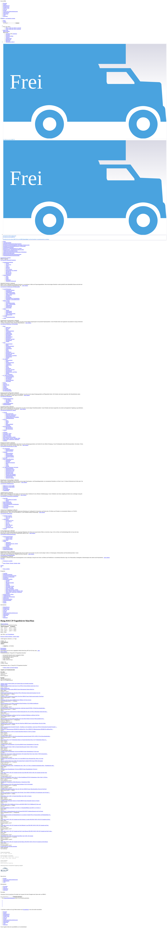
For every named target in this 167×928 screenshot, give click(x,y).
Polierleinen (8, 279)
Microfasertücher (9, 427)
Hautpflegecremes (9, 473)
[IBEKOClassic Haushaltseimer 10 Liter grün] (10, 751)
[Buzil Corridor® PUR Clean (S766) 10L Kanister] (11, 760)
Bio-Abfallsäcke (6, 489)
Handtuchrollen (9, 314)
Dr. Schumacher (6, 448)
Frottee (7, 278)
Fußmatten (8, 425)
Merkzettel (8, 40)
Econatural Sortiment (10, 290)
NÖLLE (5, 419)
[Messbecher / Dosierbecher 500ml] (8, 782)
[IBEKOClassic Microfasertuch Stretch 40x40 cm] (7, 689)
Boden (7, 329)
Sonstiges (5, 440)
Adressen (8, 37)
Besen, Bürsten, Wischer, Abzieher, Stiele (11, 438)
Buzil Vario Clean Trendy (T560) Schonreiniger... (37, 753)
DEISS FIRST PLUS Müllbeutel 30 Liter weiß (31, 804)
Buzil (4, 326)
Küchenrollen (8, 297)
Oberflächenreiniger (10, 330)
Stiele (7, 423)
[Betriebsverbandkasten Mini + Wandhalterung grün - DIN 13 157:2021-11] (16, 765)
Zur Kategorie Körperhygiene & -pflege (9, 446)
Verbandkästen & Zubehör (11, 499)
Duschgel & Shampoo (10, 462)
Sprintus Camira (9, 537)
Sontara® (8, 267)
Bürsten (7, 421)
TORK (4, 318)
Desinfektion (8, 338)
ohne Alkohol (8, 401)
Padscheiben (5, 540)
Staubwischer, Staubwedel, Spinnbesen (11, 439)
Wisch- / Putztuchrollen (10, 304)
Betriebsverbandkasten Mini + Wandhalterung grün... (43, 765)
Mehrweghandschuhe (7, 503)
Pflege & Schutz (9, 454)
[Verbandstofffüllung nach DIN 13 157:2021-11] (11, 807)
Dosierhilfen (5, 388)
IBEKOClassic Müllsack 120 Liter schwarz (22, 699)
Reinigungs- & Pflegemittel (8, 576)
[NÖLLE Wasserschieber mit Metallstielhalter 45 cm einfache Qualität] (15, 814)
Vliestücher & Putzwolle (11, 281)
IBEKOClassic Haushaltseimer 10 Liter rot (28, 769)
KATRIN (5, 315)
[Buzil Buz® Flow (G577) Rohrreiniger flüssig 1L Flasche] (13, 739)
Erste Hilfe (5, 498)
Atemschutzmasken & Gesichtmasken (11, 504)
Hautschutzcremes (9, 472)
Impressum (5, 16)
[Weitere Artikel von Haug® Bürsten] (4, 623)
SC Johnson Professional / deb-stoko (10, 467)
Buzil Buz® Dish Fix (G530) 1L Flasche (27, 731)
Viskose (7, 263)
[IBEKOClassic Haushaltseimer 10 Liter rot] (10, 769)
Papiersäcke (5, 488)
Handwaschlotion (9, 450)
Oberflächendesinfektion (8, 398)
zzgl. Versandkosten (10, 634)
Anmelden (8, 33)
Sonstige (5, 387)
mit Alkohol (8, 399)
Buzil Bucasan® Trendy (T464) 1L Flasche (29, 746)
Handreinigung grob (10, 470)
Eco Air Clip (8, 526)
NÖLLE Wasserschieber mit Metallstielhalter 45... (40, 814)
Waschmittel (8, 335)
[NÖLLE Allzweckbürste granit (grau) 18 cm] (10, 685)
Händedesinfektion (7, 404)
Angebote (5, 573)
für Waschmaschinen (7, 390)
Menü (4, 20)
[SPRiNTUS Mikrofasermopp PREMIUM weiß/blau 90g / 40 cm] (15, 729)
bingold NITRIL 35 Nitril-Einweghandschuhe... (35, 708)
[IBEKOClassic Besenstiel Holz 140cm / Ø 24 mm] (12, 758)
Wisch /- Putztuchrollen (10, 293)
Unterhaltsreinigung (10, 418)
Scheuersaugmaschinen (8, 536)
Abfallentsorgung (6, 595)
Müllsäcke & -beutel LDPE (8, 485)
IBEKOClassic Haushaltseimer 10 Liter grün (29, 751)
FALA (4, 382)
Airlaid (7, 265)
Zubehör (7, 341)
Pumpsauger (8, 544)
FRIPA (4, 308)
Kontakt (4, 10)
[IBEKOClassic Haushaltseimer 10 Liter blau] (10, 744)
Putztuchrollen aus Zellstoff (11, 270)
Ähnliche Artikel (4, 683)
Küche (7, 349)
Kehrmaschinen (6, 547)
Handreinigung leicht (10, 469)
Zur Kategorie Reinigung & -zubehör (8, 410)
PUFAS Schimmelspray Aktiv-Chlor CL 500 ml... (37, 777)
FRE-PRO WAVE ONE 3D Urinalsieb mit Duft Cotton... (40, 831)
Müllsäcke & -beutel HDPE (9, 487)
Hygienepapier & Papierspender (9, 575)
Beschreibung (3, 648)
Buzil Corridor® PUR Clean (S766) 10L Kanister (32, 760)
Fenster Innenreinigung (10, 416)
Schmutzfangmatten (7, 600)
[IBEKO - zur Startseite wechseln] (8, 18)
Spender (7, 310)
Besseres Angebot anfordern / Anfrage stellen (10, 636)
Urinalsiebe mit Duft (7, 515)
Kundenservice (6, 6)
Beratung (5, 3)
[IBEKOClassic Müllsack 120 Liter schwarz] (7, 699)
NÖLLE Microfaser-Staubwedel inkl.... (39, 711)
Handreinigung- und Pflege (11, 372)
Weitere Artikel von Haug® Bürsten (10, 667)
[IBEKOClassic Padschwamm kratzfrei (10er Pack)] (12, 696)
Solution (5, 386)
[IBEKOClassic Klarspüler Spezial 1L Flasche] (11, 800)
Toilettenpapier (9, 294)
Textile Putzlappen (7, 275)
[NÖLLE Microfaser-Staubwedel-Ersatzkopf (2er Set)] (9, 692)
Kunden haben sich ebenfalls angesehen (25, 683)
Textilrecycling (6, 8)
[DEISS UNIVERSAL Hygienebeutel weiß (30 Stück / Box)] (14, 792)
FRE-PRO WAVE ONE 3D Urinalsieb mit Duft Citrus (35, 772)
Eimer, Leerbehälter (7, 435)
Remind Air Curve (9, 520)
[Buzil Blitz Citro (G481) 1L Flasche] (9, 796)
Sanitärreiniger (9, 333)
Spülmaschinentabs (10, 380)
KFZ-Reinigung (9, 374)
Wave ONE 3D (9, 516)
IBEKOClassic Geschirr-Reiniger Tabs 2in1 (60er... (35, 723)
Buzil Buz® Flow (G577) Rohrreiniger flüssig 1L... (36, 739)
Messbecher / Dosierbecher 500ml (23, 782)
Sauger (4, 541)
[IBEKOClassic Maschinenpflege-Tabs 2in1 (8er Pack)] (12, 789)
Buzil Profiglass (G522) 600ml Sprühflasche (29, 703)
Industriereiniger (9, 336)
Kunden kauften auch (12, 683)
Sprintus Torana (9, 538)
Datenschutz (5, 13)
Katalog (4, 4)
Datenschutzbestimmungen (9, 898)
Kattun (7, 277)
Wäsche (7, 350)
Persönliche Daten (9, 36)
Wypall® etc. (8, 271)
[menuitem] (84, 3)
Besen (7, 420)
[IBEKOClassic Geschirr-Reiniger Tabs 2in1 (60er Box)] (13, 723)
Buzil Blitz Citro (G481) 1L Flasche (24, 796)
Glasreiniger (8, 332)
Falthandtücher (9, 291)
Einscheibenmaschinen (8, 548)
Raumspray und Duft (10, 339)
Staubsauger (8, 542)
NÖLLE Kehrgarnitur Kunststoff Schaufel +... (47, 726)
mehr (38, 650)
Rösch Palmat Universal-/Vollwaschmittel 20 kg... (34, 718)
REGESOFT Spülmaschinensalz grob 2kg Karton (32, 811)
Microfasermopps (9, 428)
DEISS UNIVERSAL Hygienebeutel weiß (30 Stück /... (38, 792)
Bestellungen (8, 39)
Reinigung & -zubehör (7, 579)
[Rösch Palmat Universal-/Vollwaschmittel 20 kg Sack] (12, 718)
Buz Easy (8, 328)
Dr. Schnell (5, 359)
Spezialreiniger (9, 340)
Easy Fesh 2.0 (9, 521)
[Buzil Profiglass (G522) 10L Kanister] (9, 784)
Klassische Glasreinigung (11, 414)
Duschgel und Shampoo (11, 474)
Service (4, 601)
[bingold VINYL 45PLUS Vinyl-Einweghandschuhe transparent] (14, 736)
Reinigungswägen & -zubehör (9, 437)
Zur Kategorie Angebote (6, 257)
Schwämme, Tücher (7, 433)
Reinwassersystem (9, 413)
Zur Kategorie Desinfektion (6, 396)
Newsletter (5, 886)
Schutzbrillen (6, 505)
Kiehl (4, 342)
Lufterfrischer (6, 519)
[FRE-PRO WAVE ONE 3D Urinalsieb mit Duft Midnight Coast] (14, 825)
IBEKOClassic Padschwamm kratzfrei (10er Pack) (33, 696)
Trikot (7, 276)
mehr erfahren (25, 285)
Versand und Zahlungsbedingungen (10, 11)
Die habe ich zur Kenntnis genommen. (15, 898)
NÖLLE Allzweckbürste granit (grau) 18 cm (29, 685)
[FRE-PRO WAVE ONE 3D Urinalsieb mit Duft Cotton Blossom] (15, 831)
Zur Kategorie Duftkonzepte (6, 513)
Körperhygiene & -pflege (8, 594)
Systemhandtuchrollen (10, 292)
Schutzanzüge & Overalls (8, 506)
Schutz (7, 464)
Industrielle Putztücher (7, 574)
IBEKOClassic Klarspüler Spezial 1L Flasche (30, 800)
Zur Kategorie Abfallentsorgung (7, 483)
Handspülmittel (9, 377)
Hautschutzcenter (9, 476)
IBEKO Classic (6, 300)
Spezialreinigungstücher (8, 262)
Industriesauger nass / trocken (12, 543)
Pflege (7, 463)
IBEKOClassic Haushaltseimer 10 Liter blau (29, 744)
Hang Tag (8, 523)
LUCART (5, 457)
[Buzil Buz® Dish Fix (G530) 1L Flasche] (10, 731)
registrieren (14, 33)
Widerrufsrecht (6, 12)
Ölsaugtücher (8, 274)
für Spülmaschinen (7, 389)
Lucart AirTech (9, 269)
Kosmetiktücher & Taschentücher (13, 298)
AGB (4, 15)
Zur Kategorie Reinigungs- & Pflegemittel (9, 324)
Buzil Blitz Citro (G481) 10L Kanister (25, 835)
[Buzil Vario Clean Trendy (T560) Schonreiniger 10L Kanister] (14, 753)
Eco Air (7, 522)
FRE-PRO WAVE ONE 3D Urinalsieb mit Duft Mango (36, 841)
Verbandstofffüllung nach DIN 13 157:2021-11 (31, 807)
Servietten (8, 296)
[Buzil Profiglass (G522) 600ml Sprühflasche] (10, 703)
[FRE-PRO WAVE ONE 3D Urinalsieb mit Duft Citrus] (12, 772)
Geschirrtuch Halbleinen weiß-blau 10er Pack (30, 715)
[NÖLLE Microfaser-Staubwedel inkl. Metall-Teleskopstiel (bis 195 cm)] (16, 711)
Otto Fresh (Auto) (9, 527)
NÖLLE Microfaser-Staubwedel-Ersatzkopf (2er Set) (29, 692)
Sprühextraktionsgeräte (8, 549)
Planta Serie (8, 327)
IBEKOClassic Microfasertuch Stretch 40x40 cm (24, 689)
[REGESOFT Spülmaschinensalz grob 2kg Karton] (11, 811)
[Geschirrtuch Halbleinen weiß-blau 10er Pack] (11, 715)
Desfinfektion (8, 352)
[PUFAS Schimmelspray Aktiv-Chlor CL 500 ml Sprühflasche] (14, 777)
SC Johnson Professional (8, 375)
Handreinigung (9, 356)
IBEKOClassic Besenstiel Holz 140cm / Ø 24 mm (33, 758)
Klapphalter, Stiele (7, 434)
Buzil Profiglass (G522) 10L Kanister (25, 784)
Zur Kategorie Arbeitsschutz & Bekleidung (9, 496)
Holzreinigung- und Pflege (11, 355)
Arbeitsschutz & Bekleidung (9, 596)
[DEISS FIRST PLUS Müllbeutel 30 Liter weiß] (11, 804)
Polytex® (8, 268)
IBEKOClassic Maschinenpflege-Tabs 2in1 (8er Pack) (35, 789)
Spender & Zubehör (10, 456)
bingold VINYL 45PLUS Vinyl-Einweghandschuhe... (39, 736)
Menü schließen (6, 31)
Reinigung (8, 461)
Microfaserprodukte (7, 426)
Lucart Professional (7, 289)
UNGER (5, 412)
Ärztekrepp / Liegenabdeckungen (13, 299)
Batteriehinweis (6, 5)
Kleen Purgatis (6, 384)
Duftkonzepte (6, 597)
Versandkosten (26, 909)
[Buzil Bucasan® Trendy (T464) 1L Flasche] (10, 746)
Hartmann (5, 452)
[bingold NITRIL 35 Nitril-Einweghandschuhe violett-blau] (13, 708)
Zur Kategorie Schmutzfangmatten (8, 555)
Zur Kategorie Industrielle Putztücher (8, 260)
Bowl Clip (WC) (9, 525)
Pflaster (7, 500)
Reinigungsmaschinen (7, 599)
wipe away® (8, 264)
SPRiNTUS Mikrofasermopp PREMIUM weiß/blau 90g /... (41, 729)
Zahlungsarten (9, 38)
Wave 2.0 (8, 518)
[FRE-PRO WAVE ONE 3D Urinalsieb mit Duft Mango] (13, 841)
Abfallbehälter (6, 490)
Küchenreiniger (9, 334)
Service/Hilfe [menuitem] (9, 9)
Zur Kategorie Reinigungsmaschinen (8, 534)
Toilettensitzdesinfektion (8, 403)
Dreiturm (5, 383)
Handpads (5, 432)
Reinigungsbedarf (9, 424)
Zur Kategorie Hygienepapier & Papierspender (10, 286)
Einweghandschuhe (7, 501)
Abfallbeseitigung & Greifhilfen (12, 417)
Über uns (5, 9)
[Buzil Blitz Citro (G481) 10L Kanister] (9, 835)
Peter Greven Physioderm (8, 459)
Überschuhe (5, 507)
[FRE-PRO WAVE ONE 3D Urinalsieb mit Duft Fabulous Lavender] (15, 819)
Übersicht (8, 34)
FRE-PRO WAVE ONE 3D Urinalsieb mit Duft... (40, 819)
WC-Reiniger (8, 379)
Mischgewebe (8, 272)
